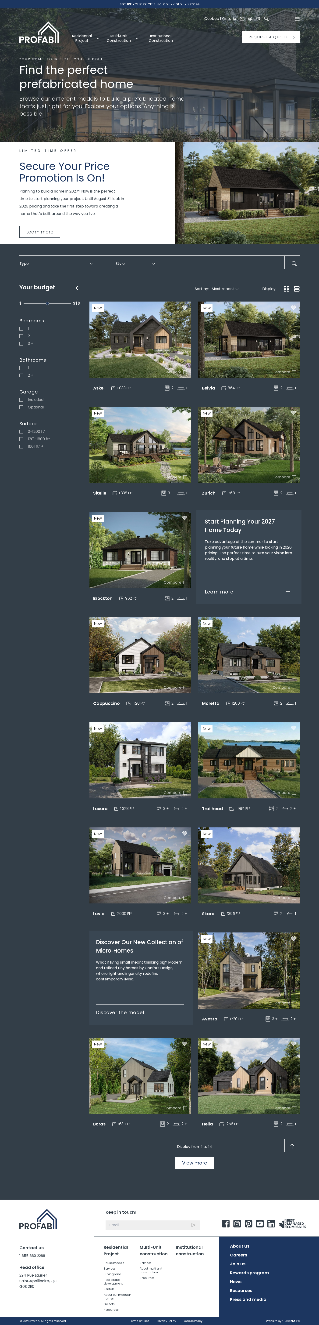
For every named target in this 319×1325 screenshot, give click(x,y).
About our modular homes (117, 1296)
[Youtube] (260, 1223)
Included (21, 400)
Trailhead (212, 809)
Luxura (100, 809)
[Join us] (242, 18)
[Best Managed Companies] (293, 1223)
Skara (208, 914)
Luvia (99, 914)
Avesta (209, 1019)
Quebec (211, 18)
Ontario (229, 18)
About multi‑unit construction (151, 1270)
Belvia (208, 388)
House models (114, 1263)
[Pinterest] (248, 1223)
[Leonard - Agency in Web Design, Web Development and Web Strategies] (292, 1321)
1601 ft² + (21, 446)
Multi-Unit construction (154, 1250)
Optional (21, 407)
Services (110, 1268)
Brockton (103, 598)
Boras (99, 1124)
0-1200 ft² (21, 431)
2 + (21, 375)
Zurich (209, 493)
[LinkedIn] (271, 1223)
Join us (237, 1264)
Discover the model (120, 1012)
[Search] (266, 18)
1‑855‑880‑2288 (32, 1255)
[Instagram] (237, 1223)
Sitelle (99, 493)
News (235, 1282)
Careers (238, 1255)
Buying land (112, 1274)
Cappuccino (106, 703)
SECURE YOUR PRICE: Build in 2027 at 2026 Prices (160, 4)
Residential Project (116, 1250)
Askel (99, 388)
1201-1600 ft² (21, 439)
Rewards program (249, 1273)
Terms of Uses (139, 1321)
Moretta (211, 703)
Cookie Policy (193, 1321)
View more (194, 1163)
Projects (109, 1304)
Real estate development (113, 1281)
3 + (21, 344)
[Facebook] (226, 1223)
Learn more (39, 232)
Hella (207, 1124)
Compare (185, 372)
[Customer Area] (250, 19)
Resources (111, 1310)
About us (239, 1246)
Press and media (248, 1299)
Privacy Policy (166, 1321)
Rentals (109, 1289)
